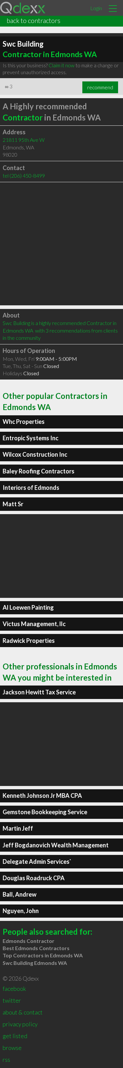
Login (96, 8)
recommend (100, 87)
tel (24, 175)
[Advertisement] (61, 243)
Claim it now (61, 65)
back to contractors (33, 20)
